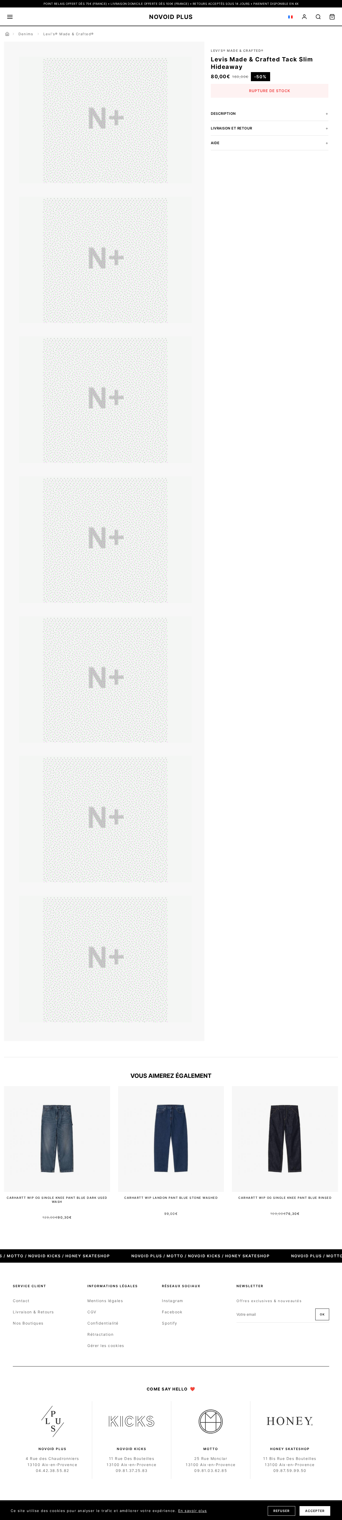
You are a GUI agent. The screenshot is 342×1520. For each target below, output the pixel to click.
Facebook (172, 1312)
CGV (91, 1312)
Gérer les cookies (105, 1345)
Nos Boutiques (28, 1323)
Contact (21, 1300)
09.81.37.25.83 (132, 1470)
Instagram (172, 1300)
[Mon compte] (304, 17)
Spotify (169, 1323)
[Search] (318, 17)
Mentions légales (105, 1300)
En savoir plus (192, 1511)
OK (322, 1314)
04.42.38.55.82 (52, 1470)
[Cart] (332, 17)
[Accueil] (7, 34)
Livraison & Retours (33, 1312)
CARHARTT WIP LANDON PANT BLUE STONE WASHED (171, 1198)
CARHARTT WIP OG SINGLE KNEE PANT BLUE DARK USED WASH (57, 1199)
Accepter (315, 1511)
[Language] (290, 17)
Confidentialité (103, 1323)
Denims (25, 34)
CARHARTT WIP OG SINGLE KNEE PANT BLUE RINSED (285, 1198)
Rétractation (100, 1334)
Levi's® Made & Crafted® (68, 34)
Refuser (281, 1511)
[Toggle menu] (10, 17)
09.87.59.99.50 (289, 1470)
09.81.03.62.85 (210, 1470)
